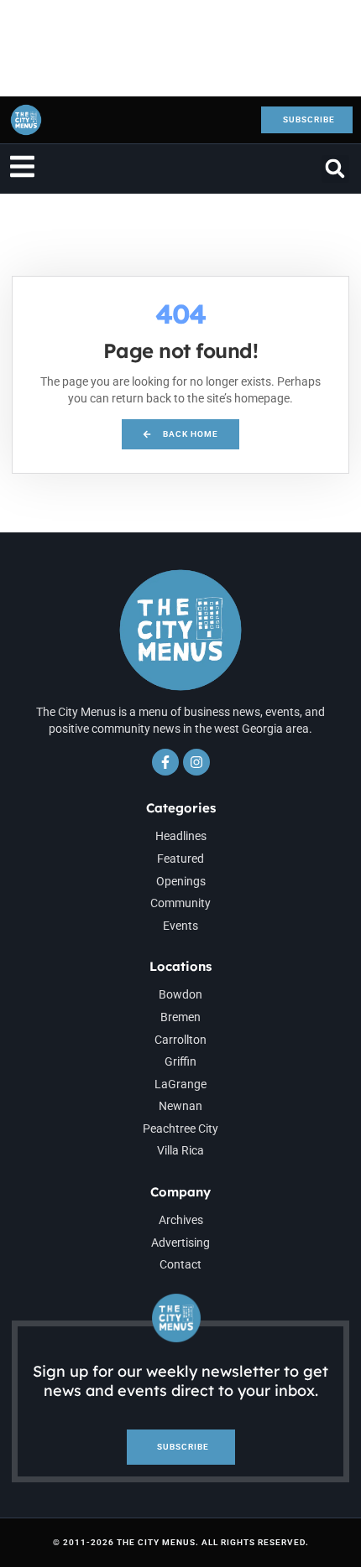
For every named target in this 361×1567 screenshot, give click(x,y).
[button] (335, 169)
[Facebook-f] (165, 762)
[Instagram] (196, 762)
